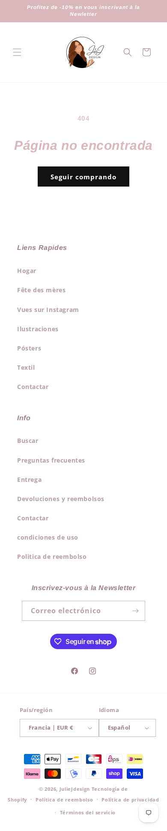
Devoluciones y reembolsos (60, 499)
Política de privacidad (130, 799)
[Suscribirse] (135, 611)
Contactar (32, 387)
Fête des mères (41, 290)
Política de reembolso (64, 799)
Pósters (29, 348)
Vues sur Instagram (48, 310)
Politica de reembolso (52, 556)
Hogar (26, 271)
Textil (26, 367)
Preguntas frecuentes (51, 460)
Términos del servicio (88, 812)
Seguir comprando (83, 176)
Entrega (29, 479)
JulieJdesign (75, 789)
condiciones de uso (47, 537)
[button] (17, 52)
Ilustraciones (38, 329)
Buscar (28, 440)
